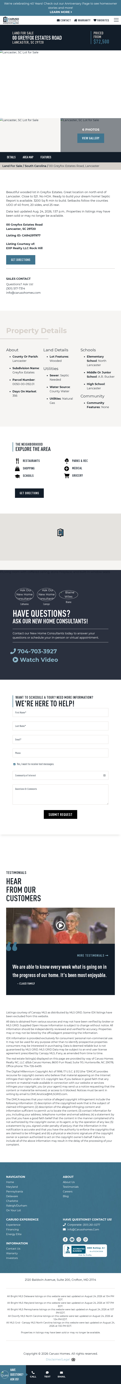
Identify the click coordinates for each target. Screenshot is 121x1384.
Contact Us (13, 1248)
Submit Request (60, 814)
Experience (13, 1224)
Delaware (12, 1196)
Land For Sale (12, 166)
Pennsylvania (14, 1191)
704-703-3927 (37, 651)
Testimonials (71, 1186)
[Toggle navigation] (116, 20)
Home (10, 1182)
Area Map (28, 157)
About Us (69, 1182)
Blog (66, 1196)
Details (11, 157)
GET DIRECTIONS (20, 260)
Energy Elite (14, 1234)
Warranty (83, 20)
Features (45, 157)
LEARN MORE (60, 12)
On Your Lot (13, 1210)
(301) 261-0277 (91, 1224)
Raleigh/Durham (16, 1205)
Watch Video (38, 659)
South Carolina (36, 166)
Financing (12, 1229)
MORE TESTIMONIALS (91, 955)
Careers (67, 1191)
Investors (12, 1258)
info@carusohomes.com (23, 292)
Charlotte (12, 1200)
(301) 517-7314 (15, 288)
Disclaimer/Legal (58, 1359)
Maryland (12, 1186)
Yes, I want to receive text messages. (35, 764)
